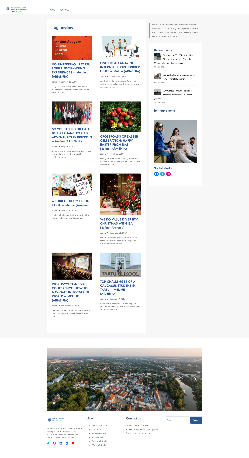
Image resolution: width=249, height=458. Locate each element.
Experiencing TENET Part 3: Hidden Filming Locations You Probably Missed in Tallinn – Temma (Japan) (174, 59)
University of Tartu (100, 425)
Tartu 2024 (96, 429)
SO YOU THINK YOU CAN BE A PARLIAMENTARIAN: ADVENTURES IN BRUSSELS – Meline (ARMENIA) (72, 135)
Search (196, 420)
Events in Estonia (99, 441)
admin (54, 81)
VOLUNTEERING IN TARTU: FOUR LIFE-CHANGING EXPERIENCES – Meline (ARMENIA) (71, 70)
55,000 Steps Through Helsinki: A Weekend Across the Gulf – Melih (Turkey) (173, 94)
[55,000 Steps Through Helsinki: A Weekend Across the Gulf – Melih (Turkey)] (157, 92)
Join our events (164, 110)
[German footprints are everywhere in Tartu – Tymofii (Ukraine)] (157, 77)
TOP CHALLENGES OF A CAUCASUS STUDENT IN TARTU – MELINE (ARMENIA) (118, 288)
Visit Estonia (97, 437)
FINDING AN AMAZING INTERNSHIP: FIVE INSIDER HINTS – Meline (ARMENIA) (120, 67)
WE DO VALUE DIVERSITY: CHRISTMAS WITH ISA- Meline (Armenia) (119, 223)
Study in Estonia (99, 433)
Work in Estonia (99, 445)
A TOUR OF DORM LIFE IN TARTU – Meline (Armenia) (71, 203)
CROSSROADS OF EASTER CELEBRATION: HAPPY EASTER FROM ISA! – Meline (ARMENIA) (119, 142)
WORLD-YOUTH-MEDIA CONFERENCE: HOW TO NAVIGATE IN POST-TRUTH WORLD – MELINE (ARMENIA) (71, 292)
